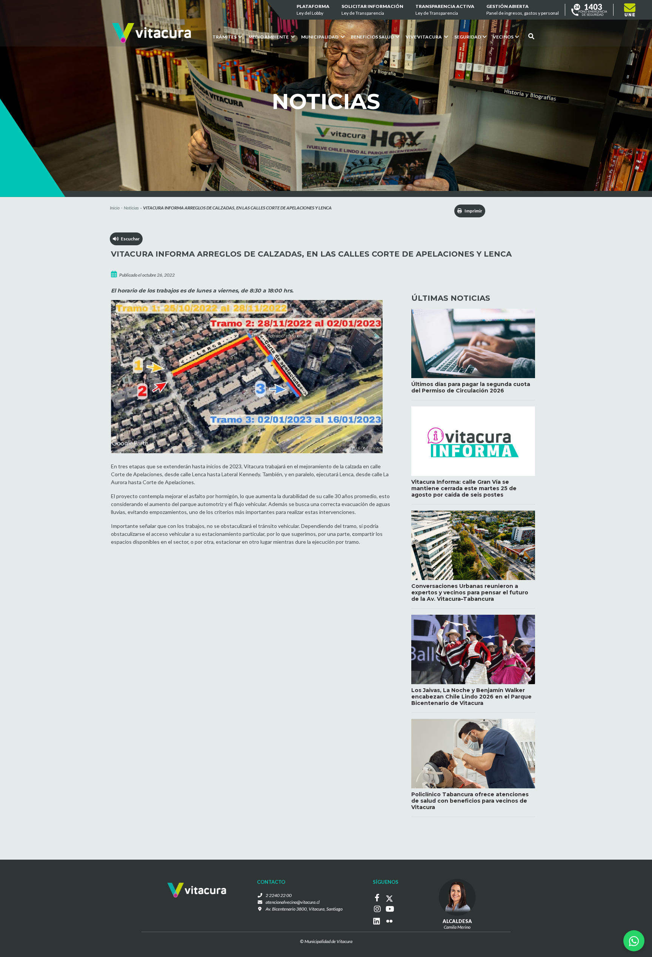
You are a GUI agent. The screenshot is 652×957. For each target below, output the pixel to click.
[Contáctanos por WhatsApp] (633, 940)
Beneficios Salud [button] (372, 37)
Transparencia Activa (444, 9)
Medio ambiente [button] (268, 37)
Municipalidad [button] (320, 37)
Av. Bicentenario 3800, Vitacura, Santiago (304, 909)
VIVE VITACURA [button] (424, 37)
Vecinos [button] (503, 37)
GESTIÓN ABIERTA (522, 9)
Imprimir (473, 211)
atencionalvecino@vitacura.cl (293, 902)
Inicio (115, 208)
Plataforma (313, 9)
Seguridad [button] (467, 37)
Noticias (131, 208)
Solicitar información (372, 9)
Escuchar (129, 239)
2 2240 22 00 (279, 895)
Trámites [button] (224, 37)
